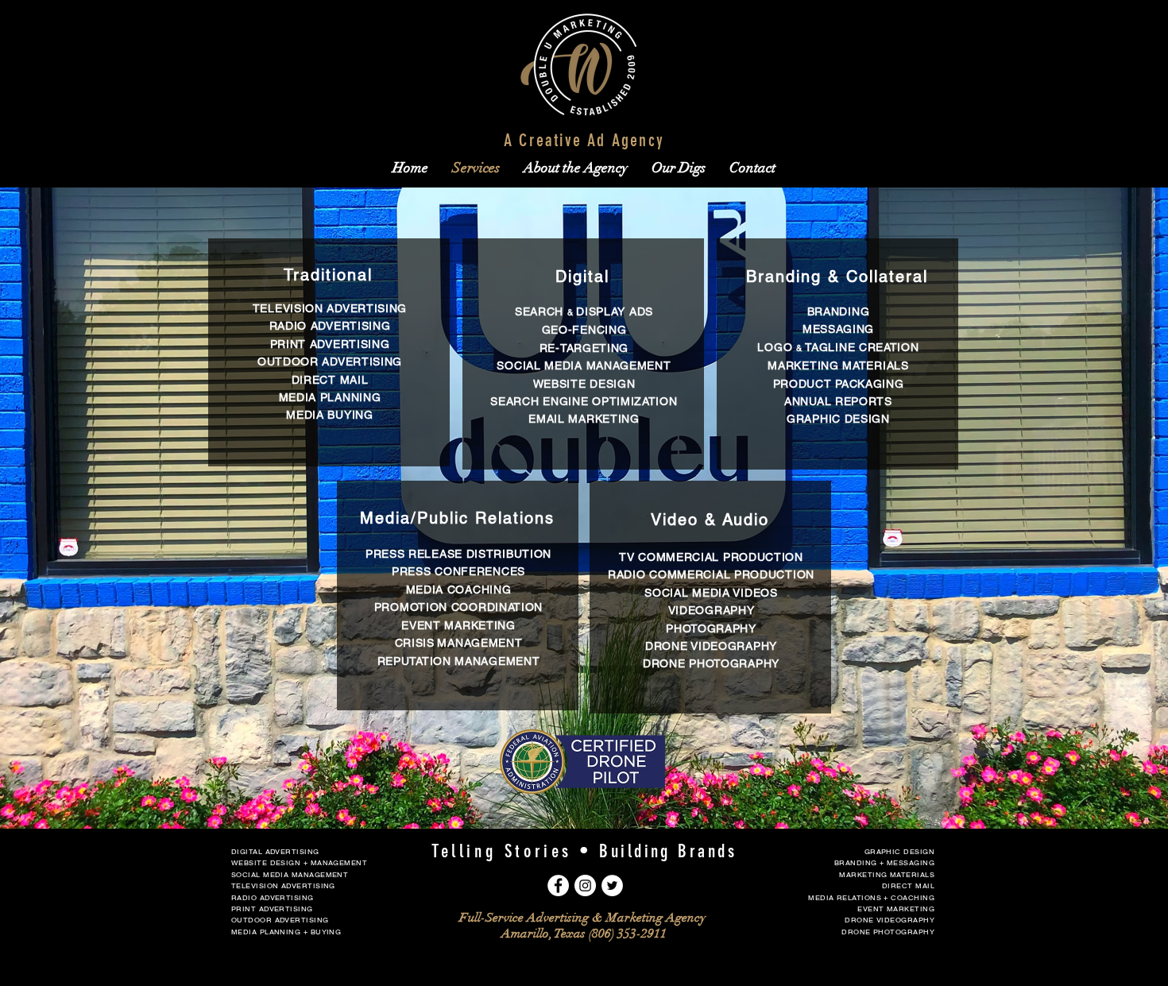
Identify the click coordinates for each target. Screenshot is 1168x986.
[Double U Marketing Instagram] (585, 885)
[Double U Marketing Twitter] (612, 885)
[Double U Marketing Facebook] (558, 885)
